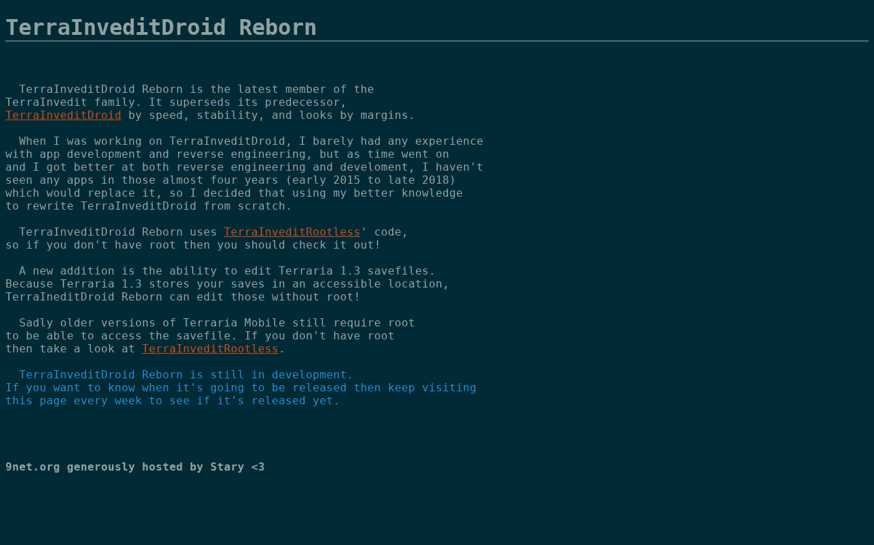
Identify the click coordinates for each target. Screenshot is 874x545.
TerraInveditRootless (292, 231)
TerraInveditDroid (63, 115)
